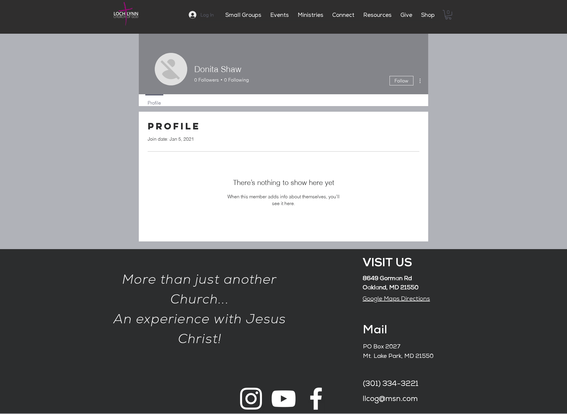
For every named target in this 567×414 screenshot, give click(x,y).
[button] (448, 15)
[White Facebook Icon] (316, 398)
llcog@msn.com (390, 399)
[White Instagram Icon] (251, 398)
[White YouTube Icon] (283, 398)
